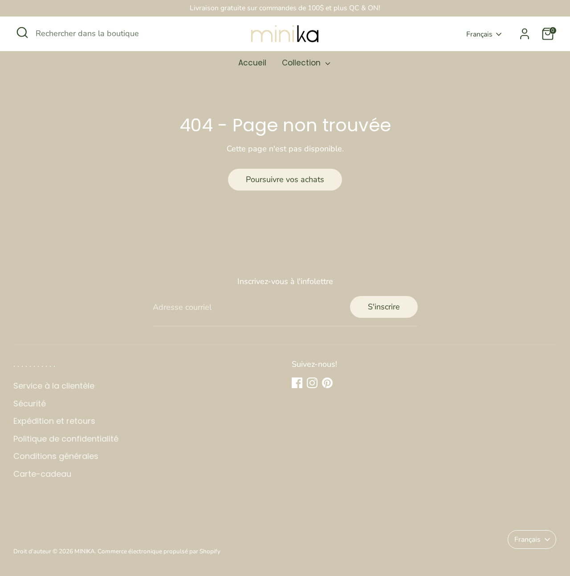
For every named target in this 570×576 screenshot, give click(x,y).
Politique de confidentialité (65, 438)
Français (479, 34)
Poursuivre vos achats (285, 179)
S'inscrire (384, 306)
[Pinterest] (327, 382)
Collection (302, 62)
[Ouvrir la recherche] (22, 32)
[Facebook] (297, 382)
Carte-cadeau (42, 473)
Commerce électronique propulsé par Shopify (159, 551)
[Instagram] (312, 382)
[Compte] (524, 34)
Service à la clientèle (53, 385)
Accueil (252, 62)
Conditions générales (55, 456)
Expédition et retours (54, 420)
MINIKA (84, 551)
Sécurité (29, 403)
